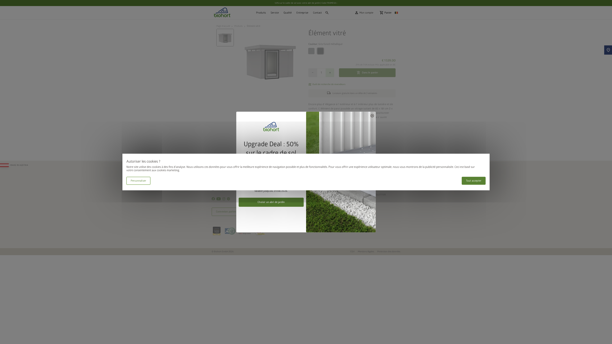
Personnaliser (138, 180)
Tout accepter (473, 180)
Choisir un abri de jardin (271, 202)
